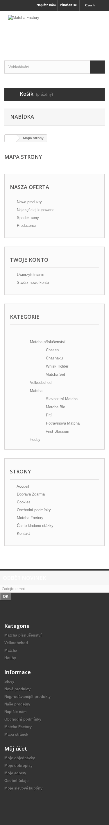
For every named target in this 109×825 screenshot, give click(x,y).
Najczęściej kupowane (35, 210)
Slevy (9, 681)
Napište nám (46, 5)
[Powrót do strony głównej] (10, 138)
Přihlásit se (68, 5)
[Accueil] (20, 334)
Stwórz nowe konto (32, 282)
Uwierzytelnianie (30, 274)
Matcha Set (55, 374)
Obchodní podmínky (33, 510)
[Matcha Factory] (54, 30)
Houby (35, 439)
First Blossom (57, 431)
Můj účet (15, 748)
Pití (49, 415)
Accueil (22, 486)
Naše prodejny (17, 704)
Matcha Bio (55, 407)
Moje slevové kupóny (23, 788)
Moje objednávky (19, 758)
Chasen (52, 350)
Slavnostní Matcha (62, 399)
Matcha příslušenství (47, 342)
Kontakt (23, 533)
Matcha (36, 391)
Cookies (23, 502)
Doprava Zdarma (30, 494)
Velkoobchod (40, 382)
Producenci (26, 225)
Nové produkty (17, 689)
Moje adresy (15, 773)
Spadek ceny (27, 217)
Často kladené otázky (34, 525)
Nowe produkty (29, 202)
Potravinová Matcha (63, 423)
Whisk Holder (57, 366)
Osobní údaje (16, 780)
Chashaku (54, 358)
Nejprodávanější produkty (27, 696)
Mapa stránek (16, 734)
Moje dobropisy (18, 765)
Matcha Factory (29, 518)
